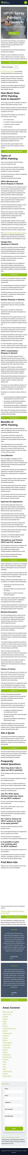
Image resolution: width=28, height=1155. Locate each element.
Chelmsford (6, 1035)
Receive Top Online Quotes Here (14, 916)
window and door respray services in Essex (14, 232)
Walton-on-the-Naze (12, 911)
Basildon (5, 1052)
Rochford (5, 1031)
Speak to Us (14, 690)
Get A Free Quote (14, 999)
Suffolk (7, 913)
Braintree (5, 1026)
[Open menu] (25, 2)
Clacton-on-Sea (7, 1014)
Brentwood (5, 1059)
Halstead (5, 1019)
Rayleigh (5, 1038)
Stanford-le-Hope (7, 1057)
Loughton (5, 1073)
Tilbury (4, 1061)
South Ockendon (7, 1071)
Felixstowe (4, 911)
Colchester (5, 1016)
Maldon (5, 1023)
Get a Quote (13, 33)
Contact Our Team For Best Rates (14, 151)
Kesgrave (21, 911)
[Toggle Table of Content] (15, 67)
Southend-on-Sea (7, 1033)
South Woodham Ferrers (9, 1028)
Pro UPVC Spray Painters (8, 71)
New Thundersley (7, 1042)
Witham (5, 1021)
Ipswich (3, 913)
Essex (4, 1066)
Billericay (5, 1050)
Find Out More (14, 274)
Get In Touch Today (14, 62)
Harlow (4, 1069)
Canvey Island (6, 1047)
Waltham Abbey (7, 1076)
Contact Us (14, 560)
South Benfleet (7, 1045)
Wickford (5, 1040)
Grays (4, 1064)
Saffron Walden (7, 1054)
